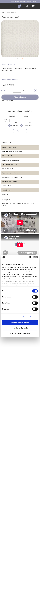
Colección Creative (8, 64)
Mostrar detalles (28, 317)
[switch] (35, 297)
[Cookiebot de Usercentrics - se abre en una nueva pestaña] (29, 257)
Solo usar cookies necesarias (20, 333)
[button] (17, 58)
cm (16, 122)
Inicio (2, 12)
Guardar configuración (20, 328)
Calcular (20, 131)
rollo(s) (24, 91)
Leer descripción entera (10, 79)
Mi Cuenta (37, 6)
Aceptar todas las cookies (20, 322)
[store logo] (19, 6)
